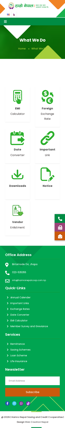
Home (22, 48)
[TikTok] (28, 403)
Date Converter (19, 314)
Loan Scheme (18, 355)
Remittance (17, 344)
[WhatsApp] (21, 403)
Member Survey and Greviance (29, 326)
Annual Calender (20, 297)
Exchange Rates (20, 309)
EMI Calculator (19, 320)
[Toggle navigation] (5, 21)
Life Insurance (18, 361)
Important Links (19, 303)
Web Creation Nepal (36, 422)
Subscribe (32, 392)
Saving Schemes (20, 349)
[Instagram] (14, 403)
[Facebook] (7, 403)
